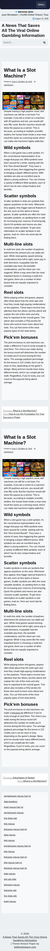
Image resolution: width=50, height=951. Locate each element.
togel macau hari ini (13, 807)
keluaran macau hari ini (15, 829)
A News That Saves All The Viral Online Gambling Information (23, 30)
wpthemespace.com (25, 947)
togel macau (10, 901)
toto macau (9, 824)
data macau (9, 874)
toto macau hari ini (13, 862)
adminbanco (8, 85)
